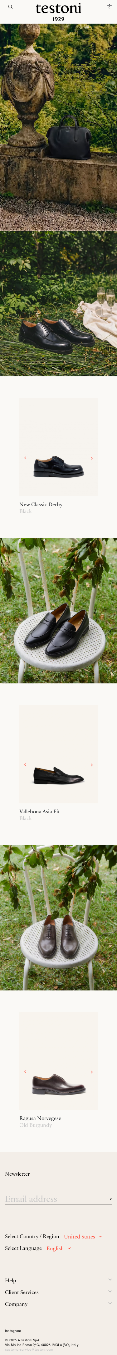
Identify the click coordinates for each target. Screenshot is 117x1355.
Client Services (22, 1292)
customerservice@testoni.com (29, 1349)
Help (10, 1280)
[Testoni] (58, 12)
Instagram (13, 1331)
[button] (109, 6)
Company (16, 1304)
